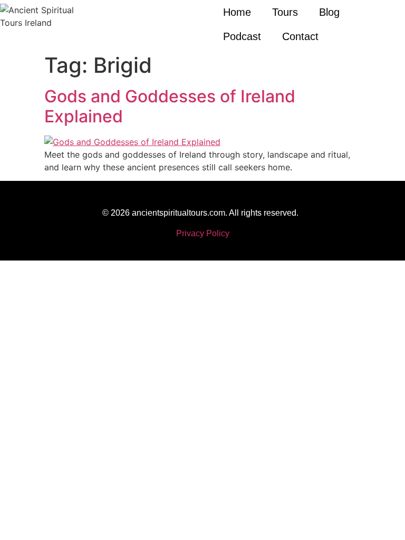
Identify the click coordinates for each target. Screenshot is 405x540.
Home (237, 12)
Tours (285, 12)
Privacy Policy (202, 233)
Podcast (242, 36)
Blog (329, 12)
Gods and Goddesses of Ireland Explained (169, 106)
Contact (300, 36)
